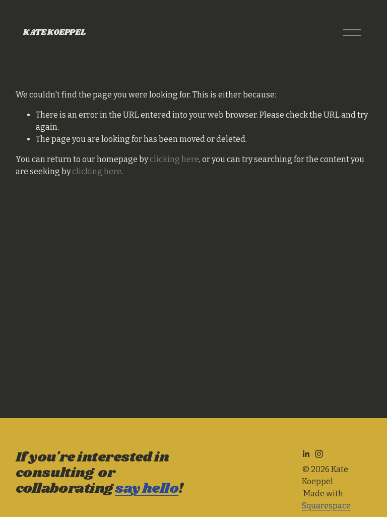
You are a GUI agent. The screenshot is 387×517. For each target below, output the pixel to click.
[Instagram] (319, 454)
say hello (146, 489)
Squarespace (326, 505)
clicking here (174, 159)
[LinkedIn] (306, 454)
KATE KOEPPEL (54, 32)
